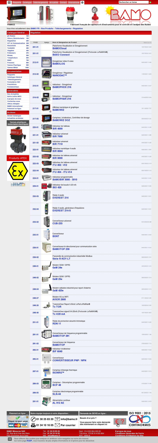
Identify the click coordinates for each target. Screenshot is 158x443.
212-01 (36, 62)
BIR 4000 (61, 127)
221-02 (36, 143)
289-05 (36, 393)
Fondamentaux (13, 87)
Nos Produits (47, 29)
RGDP (29, 441)
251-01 (36, 322)
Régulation (78, 29)
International (73, 2)
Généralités (12, 91)
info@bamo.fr (54, 436)
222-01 (36, 150)
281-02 (36, 344)
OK (9, 439)
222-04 (36, 171)
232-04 (36, 209)
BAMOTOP (64, 343)
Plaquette (17, 2)
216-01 (36, 86)
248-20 (36, 305)
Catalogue (27, 2)
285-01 (36, 359)
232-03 (36, 196)
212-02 (36, 74)
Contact (63, 2)
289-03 (36, 384)
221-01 (36, 135)
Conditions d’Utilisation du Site (129, 436)
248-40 (36, 313)
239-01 (36, 248)
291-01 (36, 401)
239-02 (36, 257)
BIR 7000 (60, 135)
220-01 (36, 127)
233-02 (36, 222)
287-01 (36, 371)
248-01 (36, 266)
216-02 (36, 97)
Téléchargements (40, 2)
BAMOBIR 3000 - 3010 (65, 178)
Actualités (54, 2)
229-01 (36, 186)
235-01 (36, 235)
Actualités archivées (15, 118)
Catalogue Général (15, 33)
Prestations (12, 84)
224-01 (36, 178)
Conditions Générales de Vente (129, 433)
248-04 (36, 289)
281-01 (36, 335)
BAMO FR (35, 29)
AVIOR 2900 (60, 298)
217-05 (36, 119)
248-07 (36, 298)
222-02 (36, 157)
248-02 (36, 278)
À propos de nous (123, 431)
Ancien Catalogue (14, 116)
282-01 (36, 350)
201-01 (36, 47)
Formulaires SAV (13, 82)
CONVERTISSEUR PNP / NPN (69, 359)
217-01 (36, 108)
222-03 (36, 164)
